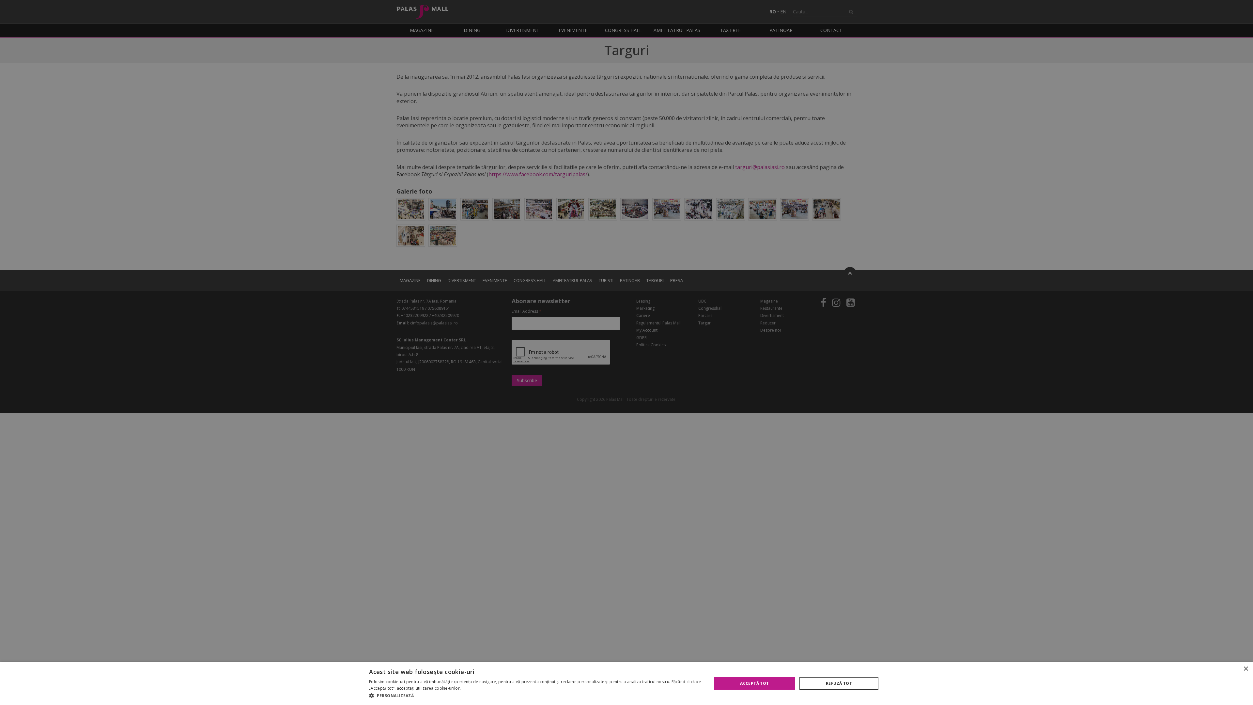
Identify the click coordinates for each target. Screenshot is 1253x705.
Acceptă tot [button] (754, 683)
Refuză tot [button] (839, 683)
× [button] (1245, 668)
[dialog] (626, 683)
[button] (535, 696)
